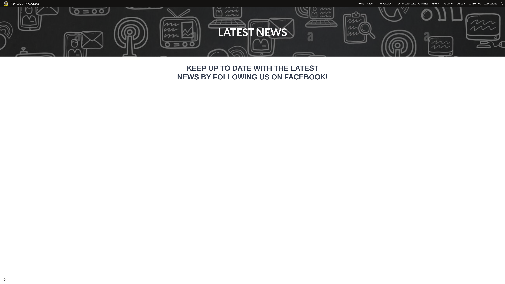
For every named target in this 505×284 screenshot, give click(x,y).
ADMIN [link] (447, 3)
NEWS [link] (435, 3)
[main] (252, 32)
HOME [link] (361, 3)
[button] (502, 4)
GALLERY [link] (461, 3)
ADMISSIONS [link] (490, 3)
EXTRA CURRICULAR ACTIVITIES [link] (413, 3)
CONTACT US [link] (475, 3)
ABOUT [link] (370, 3)
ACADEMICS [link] (386, 3)
